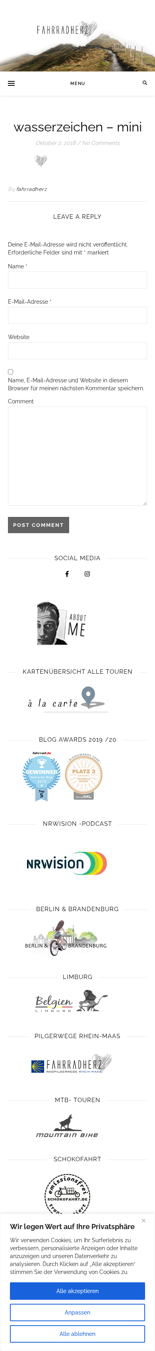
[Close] (146, 1220)
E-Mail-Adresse (30, 302)
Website (18, 337)
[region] (77, 1282)
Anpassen (77, 1312)
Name (17, 266)
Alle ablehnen (77, 1334)
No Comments (101, 143)
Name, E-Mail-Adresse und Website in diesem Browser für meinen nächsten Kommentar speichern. (76, 384)
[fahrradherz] (77, 35)
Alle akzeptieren (77, 1291)
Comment (21, 401)
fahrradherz (31, 189)
